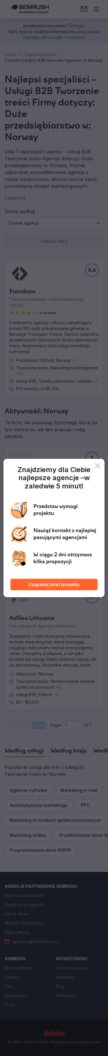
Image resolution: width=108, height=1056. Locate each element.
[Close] (98, 466)
